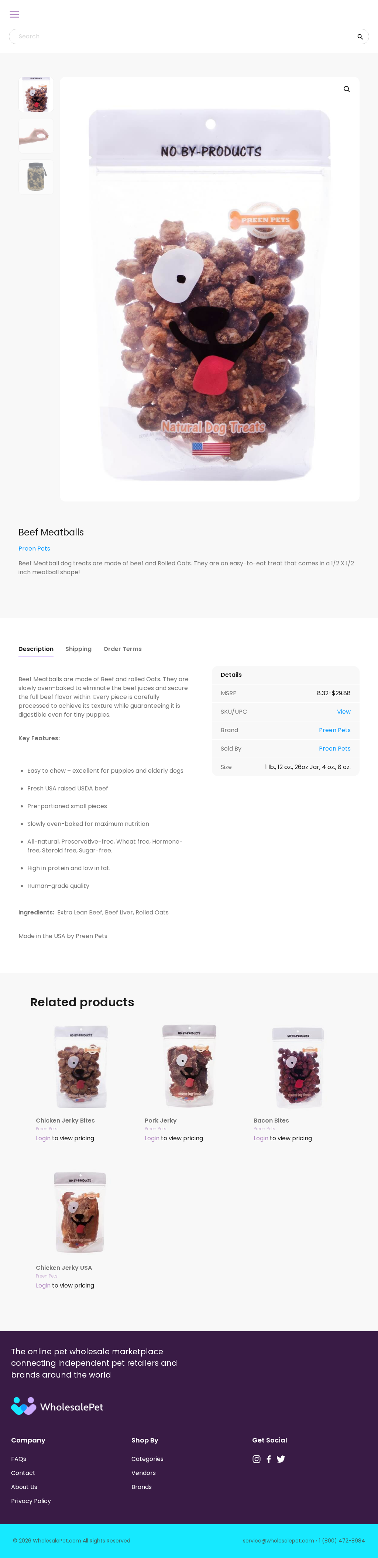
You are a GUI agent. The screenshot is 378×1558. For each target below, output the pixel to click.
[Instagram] (256, 1459)
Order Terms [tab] (122, 649)
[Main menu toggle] (14, 14)
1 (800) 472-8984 (342, 1540)
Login (43, 1138)
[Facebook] (268, 1459)
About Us (24, 1487)
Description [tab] (36, 649)
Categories (147, 1459)
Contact (23, 1473)
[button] (347, 89)
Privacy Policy (31, 1501)
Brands (141, 1487)
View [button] (344, 711)
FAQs (18, 1459)
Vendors (143, 1473)
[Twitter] (280, 1459)
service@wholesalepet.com (278, 1540)
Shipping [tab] (78, 649)
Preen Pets (34, 548)
